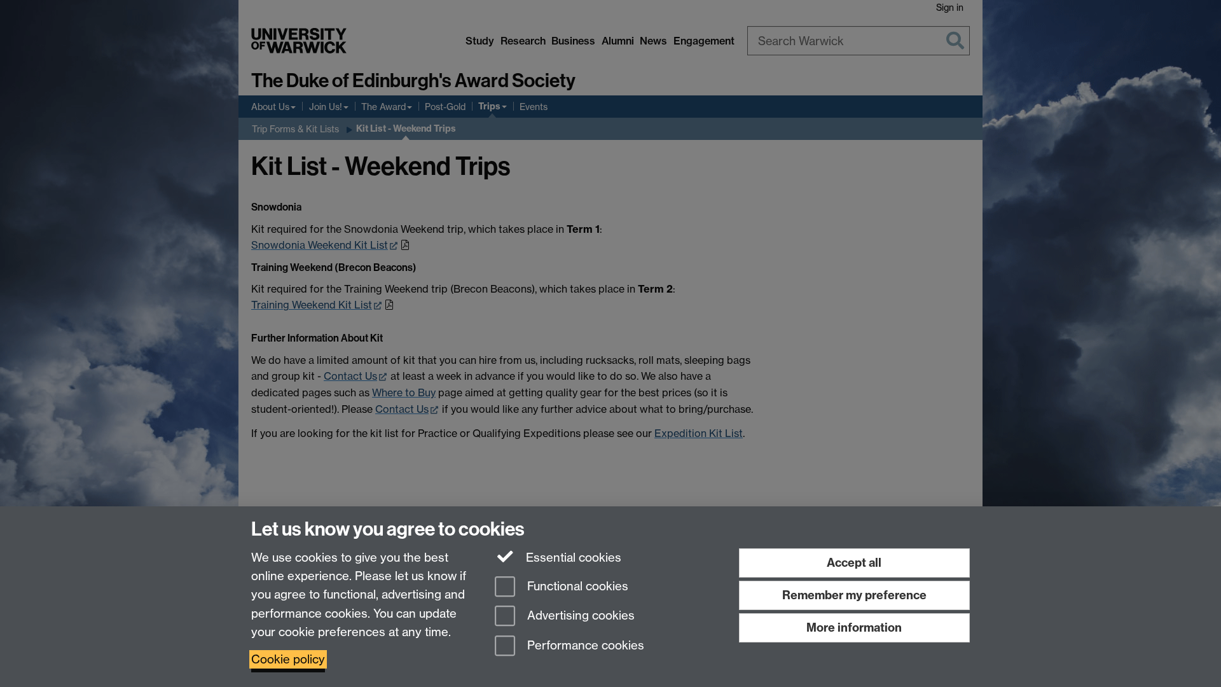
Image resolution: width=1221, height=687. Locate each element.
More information (854, 627)
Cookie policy (288, 659)
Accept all (854, 562)
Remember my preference (854, 595)
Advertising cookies (579, 616)
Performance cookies (584, 646)
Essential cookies (572, 557)
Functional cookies (576, 586)
